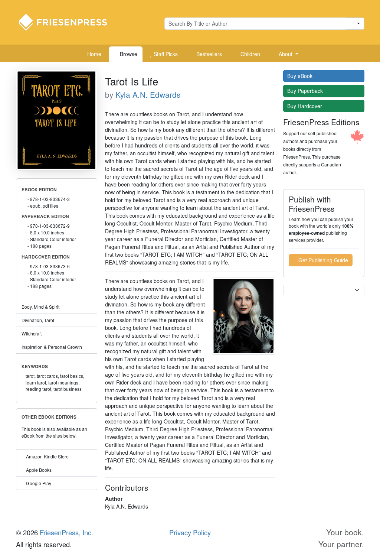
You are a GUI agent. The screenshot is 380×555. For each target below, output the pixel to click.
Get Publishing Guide (322, 260)
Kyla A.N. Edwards (147, 94)
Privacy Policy (190, 532)
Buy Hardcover (305, 106)
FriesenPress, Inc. (66, 532)
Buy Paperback (305, 90)
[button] (286, 54)
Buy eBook (300, 75)
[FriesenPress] (68, 21)
